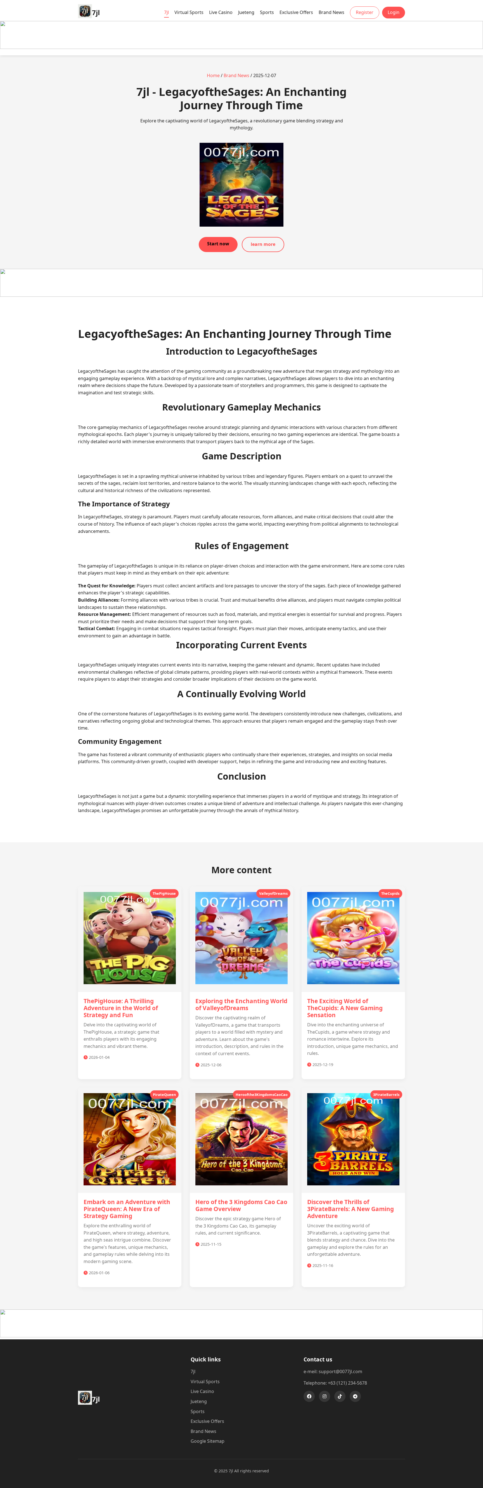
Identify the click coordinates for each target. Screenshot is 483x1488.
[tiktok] (339, 1396)
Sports (267, 12)
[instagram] (324, 1396)
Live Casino (221, 12)
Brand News (331, 12)
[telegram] (355, 1396)
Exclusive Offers (296, 12)
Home (213, 75)
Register (364, 12)
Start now (218, 244)
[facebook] (309, 1396)
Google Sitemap (207, 1441)
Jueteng (246, 12)
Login (393, 12)
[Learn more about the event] (241, 47)
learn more (263, 244)
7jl (166, 12)
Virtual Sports (188, 12)
